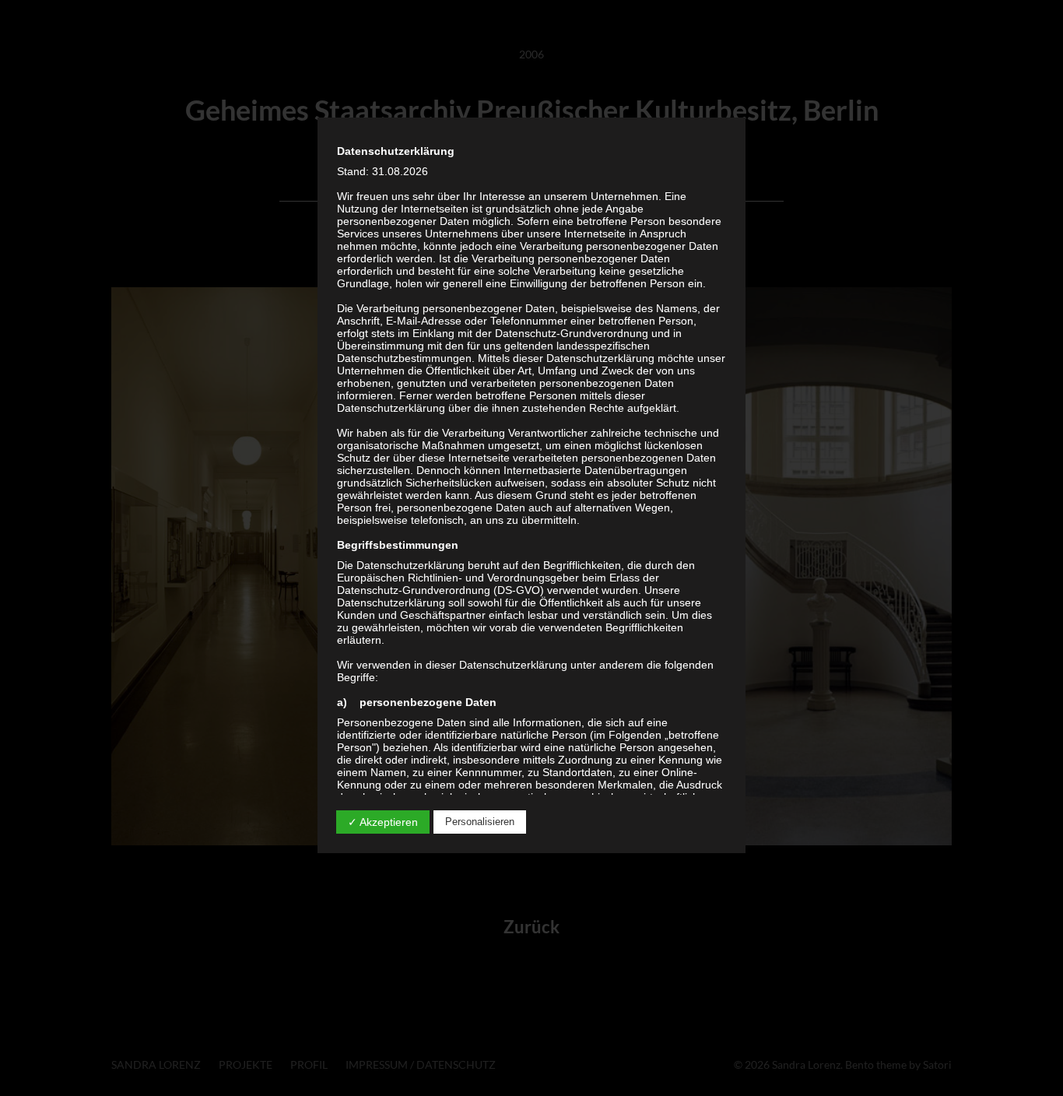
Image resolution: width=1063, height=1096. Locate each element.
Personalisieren (479, 821)
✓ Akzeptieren (383, 822)
